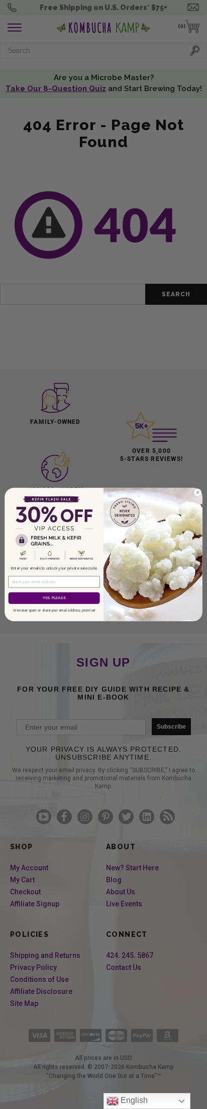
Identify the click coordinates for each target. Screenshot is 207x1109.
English (133, 1100)
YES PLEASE (54, 598)
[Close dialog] (197, 492)
